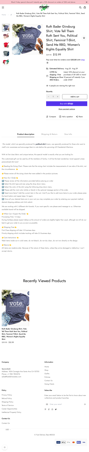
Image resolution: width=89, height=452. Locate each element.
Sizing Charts (49, 384)
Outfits (46, 373)
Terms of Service (8, 405)
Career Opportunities (9, 409)
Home (4, 15)
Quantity (49, 91)
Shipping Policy (7, 402)
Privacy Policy (7, 395)
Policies (47, 377)
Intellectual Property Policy (11, 412)
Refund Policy (7, 398)
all (11, 15)
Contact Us (48, 380)
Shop (46, 370)
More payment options (67, 109)
